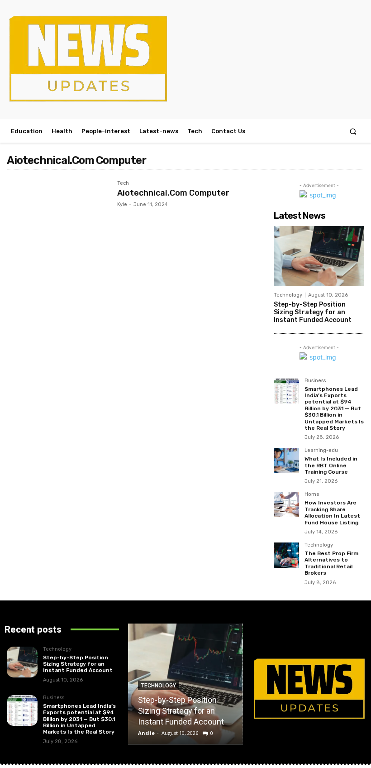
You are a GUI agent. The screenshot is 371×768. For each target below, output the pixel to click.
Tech (123, 183)
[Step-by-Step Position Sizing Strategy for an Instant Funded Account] (319, 256)
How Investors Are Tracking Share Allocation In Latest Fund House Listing (332, 512)
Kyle (122, 204)
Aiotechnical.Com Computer (173, 193)
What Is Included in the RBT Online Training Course (330, 465)
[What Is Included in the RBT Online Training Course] (286, 460)
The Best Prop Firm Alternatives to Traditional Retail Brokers (331, 563)
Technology (288, 295)
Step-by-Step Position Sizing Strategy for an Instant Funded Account (313, 312)
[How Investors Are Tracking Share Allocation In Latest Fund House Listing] (286, 504)
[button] (353, 131)
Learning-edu (321, 450)
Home (311, 494)
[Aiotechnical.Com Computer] (57, 214)
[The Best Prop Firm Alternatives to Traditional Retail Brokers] (286, 555)
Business (315, 381)
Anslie (146, 733)
